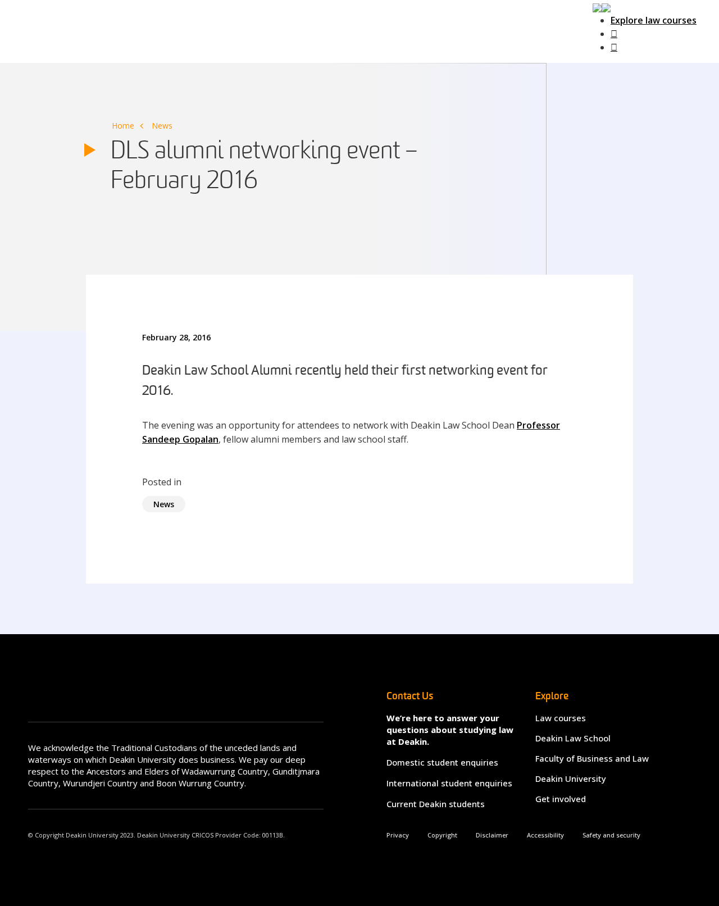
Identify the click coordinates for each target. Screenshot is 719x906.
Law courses (560, 717)
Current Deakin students (435, 803)
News (162, 125)
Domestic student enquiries (442, 762)
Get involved (560, 798)
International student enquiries (449, 783)
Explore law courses (654, 20)
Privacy (397, 835)
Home (123, 125)
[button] (602, 7)
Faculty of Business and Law (592, 758)
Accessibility (545, 835)
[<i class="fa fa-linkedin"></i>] (614, 47)
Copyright (442, 835)
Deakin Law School (573, 738)
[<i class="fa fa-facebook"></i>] (614, 34)
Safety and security (611, 835)
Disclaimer (492, 835)
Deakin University (570, 778)
